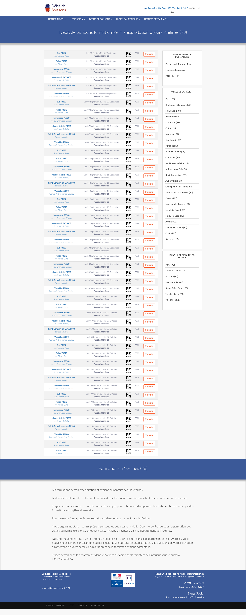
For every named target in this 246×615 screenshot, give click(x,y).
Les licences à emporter (52, 580)
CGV (72, 606)
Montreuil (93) (172, 122)
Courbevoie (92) (173, 140)
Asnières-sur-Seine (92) (176, 163)
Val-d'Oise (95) (172, 300)
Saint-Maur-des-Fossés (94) (179, 192)
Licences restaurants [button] (156, 19)
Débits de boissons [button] (99, 19)
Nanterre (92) (172, 134)
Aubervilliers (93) (173, 181)
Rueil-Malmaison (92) (175, 175)
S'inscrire (149, 54)
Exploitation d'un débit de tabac (56, 577)
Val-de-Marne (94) (174, 294)
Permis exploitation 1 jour (178, 64)
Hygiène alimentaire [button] (127, 19)
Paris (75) (170, 99)
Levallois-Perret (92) (175, 210)
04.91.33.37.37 (178, 7)
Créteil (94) (170, 128)
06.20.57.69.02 (156, 7)
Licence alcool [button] (56, 19)
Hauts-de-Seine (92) (175, 282)
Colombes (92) (172, 157)
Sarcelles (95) (172, 239)
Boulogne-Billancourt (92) (178, 105)
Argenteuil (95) (172, 117)
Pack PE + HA (172, 76)
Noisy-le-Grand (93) (175, 216)
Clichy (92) (170, 233)
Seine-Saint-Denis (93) (176, 288)
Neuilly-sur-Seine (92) (176, 227)
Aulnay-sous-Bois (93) (176, 169)
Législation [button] (77, 19)
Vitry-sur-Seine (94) (175, 152)
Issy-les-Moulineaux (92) (177, 204)
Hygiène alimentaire (175, 70)
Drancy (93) (171, 198)
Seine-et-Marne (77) (175, 271)
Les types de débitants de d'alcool (56, 574)
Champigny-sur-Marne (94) (178, 187)
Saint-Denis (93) (173, 111)
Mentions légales (55, 606)
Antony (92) (171, 222)
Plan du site (97, 606)
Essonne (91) (171, 276)
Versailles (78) (172, 146)
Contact (82, 606)
